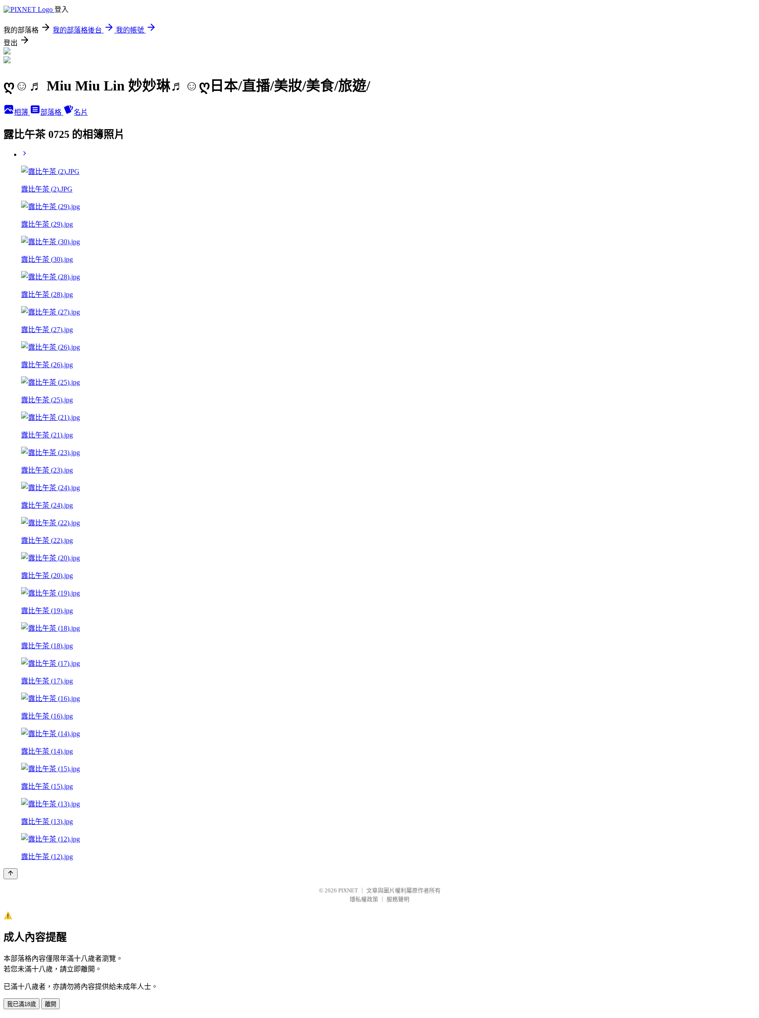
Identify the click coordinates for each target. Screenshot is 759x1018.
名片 (81, 112)
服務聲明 (398, 899)
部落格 (51, 112)
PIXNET (348, 890)
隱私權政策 (364, 899)
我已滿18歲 (21, 1004)
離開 (50, 1004)
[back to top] (11, 873)
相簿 (22, 112)
